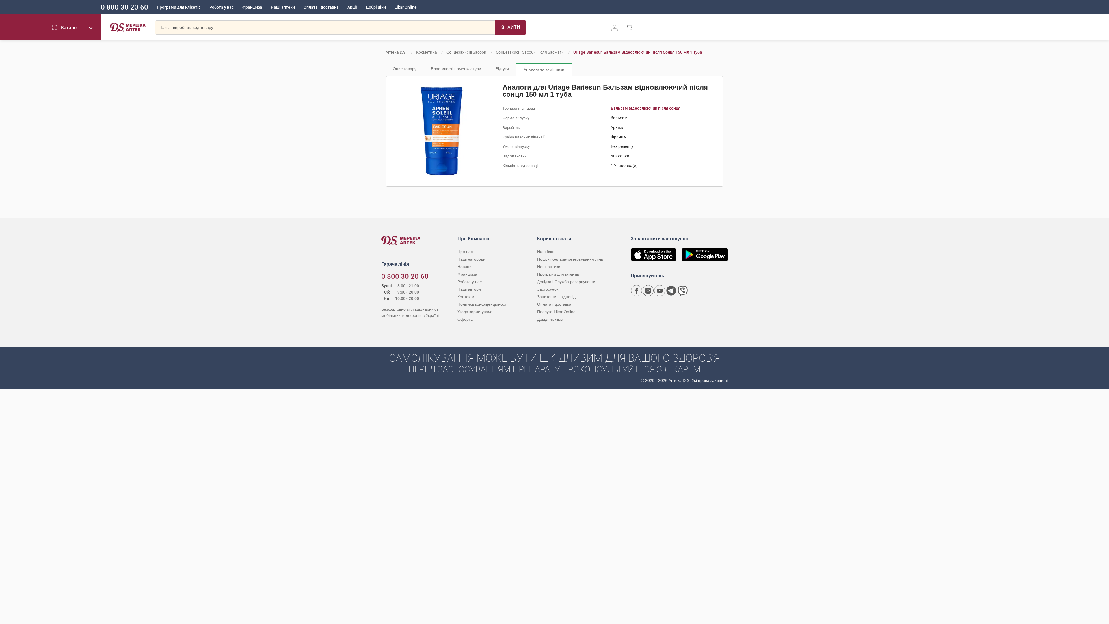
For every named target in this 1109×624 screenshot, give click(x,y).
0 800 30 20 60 (124, 7)
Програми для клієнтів (179, 7)
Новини (464, 266)
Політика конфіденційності (482, 304)
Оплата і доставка (321, 7)
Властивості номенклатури (456, 68)
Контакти (465, 296)
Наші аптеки (283, 7)
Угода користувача (474, 311)
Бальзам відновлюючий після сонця (645, 108)
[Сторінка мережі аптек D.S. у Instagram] (648, 290)
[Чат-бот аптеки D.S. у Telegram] (671, 290)
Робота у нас (221, 7)
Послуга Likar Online (556, 311)
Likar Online (406, 7)
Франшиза (252, 7)
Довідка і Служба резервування (566, 281)
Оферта (465, 319)
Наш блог (546, 251)
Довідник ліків (550, 319)
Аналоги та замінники (544, 70)
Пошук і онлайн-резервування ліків (570, 259)
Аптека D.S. (396, 52)
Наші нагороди (471, 259)
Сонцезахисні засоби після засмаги (530, 52)
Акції (352, 7)
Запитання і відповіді (556, 296)
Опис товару (404, 68)
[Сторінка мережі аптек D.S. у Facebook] (636, 290)
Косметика (426, 52)
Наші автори (469, 289)
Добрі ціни (376, 7)
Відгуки (502, 68)
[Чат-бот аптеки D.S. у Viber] (683, 290)
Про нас (465, 251)
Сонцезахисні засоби (466, 52)
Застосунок (547, 289)
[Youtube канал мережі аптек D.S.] (659, 290)
